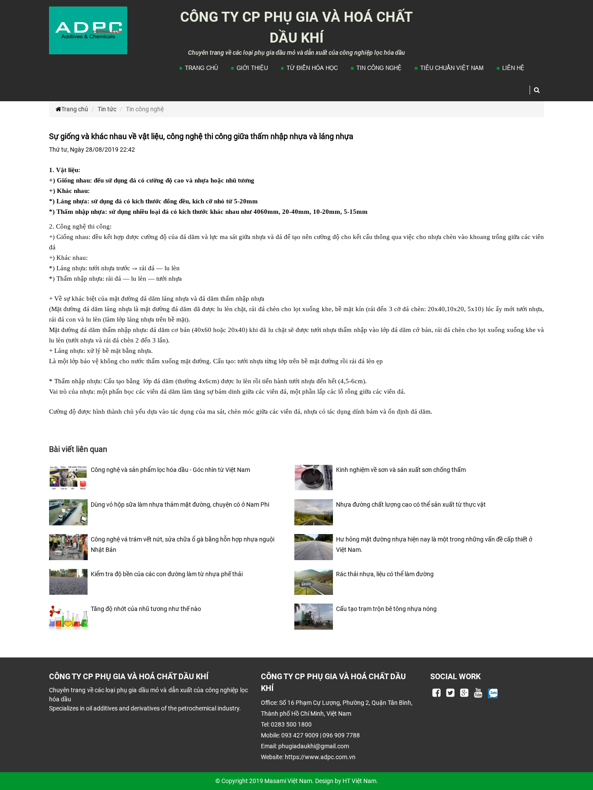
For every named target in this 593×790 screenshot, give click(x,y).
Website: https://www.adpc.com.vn (308, 756)
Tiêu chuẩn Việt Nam (452, 67)
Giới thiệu (252, 67)
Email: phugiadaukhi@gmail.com (305, 746)
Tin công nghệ (379, 67)
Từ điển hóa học (312, 67)
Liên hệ (513, 67)
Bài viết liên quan (78, 449)
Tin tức (107, 109)
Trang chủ (201, 67)
